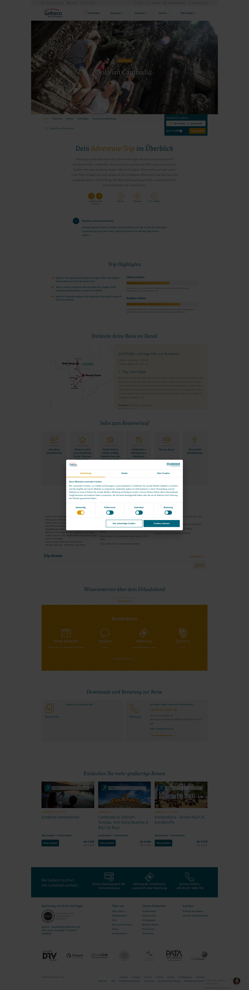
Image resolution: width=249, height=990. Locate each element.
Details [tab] (124, 473)
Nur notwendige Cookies (124, 523)
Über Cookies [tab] (163, 473)
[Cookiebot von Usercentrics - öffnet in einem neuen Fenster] (168, 465)
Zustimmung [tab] (85, 473)
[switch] (110, 513)
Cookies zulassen (162, 523)
